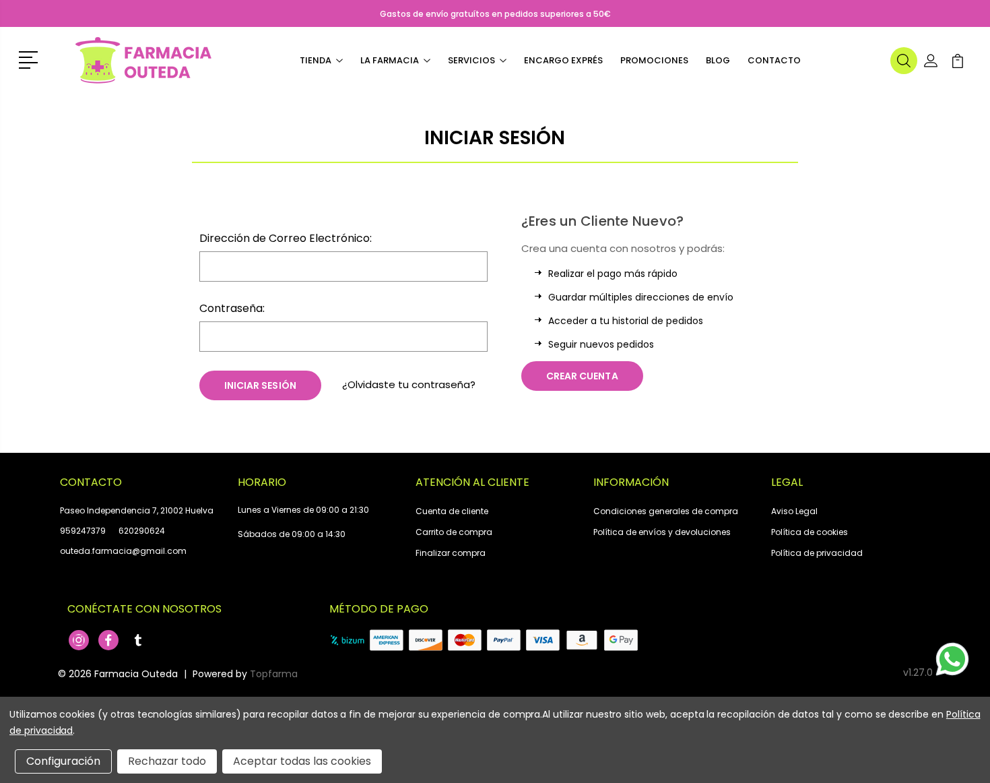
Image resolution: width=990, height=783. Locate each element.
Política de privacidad (817, 553)
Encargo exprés (563, 60)
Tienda (315, 60)
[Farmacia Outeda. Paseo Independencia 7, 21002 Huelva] (143, 61)
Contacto (774, 60)
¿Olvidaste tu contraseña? (408, 384)
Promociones (654, 60)
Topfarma (274, 674)
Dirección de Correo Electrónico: (285, 238)
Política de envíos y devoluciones (662, 532)
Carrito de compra (454, 532)
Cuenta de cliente (452, 511)
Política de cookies (809, 532)
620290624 (142, 530)
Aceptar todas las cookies (302, 761)
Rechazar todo (167, 761)
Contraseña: (232, 308)
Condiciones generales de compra (665, 511)
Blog (718, 60)
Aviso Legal (794, 511)
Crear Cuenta (582, 376)
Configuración (63, 761)
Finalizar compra (451, 553)
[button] (30, 58)
